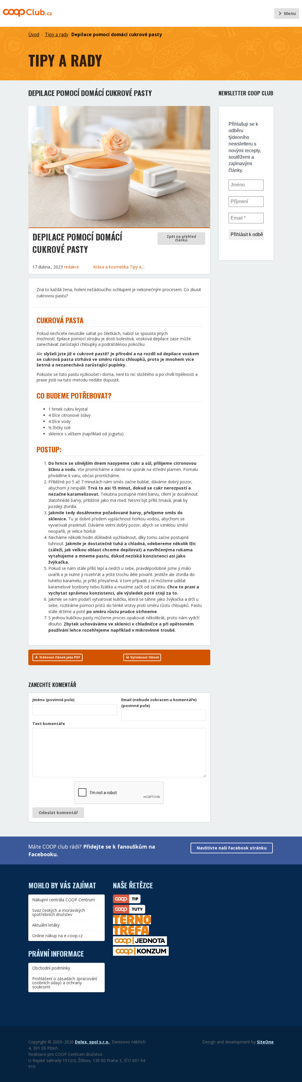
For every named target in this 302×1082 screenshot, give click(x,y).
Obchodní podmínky (51, 968)
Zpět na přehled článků (181, 238)
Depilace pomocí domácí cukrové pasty (116, 34)
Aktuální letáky (46, 925)
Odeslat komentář (58, 812)
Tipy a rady (56, 34)
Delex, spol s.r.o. (92, 1042)
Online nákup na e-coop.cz (57, 935)
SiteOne (265, 1042)
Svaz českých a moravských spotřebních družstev (58, 912)
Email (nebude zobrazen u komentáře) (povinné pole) (159, 702)
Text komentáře (48, 723)
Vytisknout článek (144, 657)
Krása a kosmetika (111, 267)
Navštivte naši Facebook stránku (232, 848)
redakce (71, 267)
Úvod (33, 34)
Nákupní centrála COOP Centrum (63, 899)
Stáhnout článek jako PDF (59, 657)
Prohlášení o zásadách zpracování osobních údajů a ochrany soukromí (64, 983)
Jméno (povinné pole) (53, 699)
